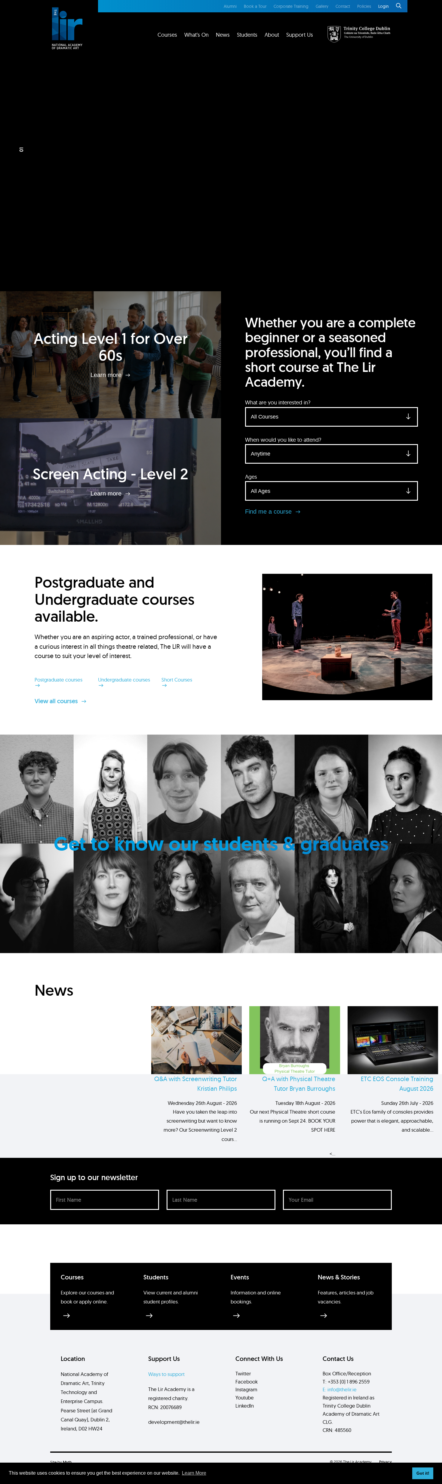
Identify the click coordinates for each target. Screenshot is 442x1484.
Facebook (246, 1381)
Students (247, 34)
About (272, 34)
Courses (167, 34)
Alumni (230, 6)
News (223, 34)
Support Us (299, 34)
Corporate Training (291, 6)
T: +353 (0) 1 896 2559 (346, 1381)
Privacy (385, 1461)
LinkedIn (244, 1405)
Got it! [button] (422, 1473)
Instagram (246, 1389)
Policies (364, 6)
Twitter (243, 1373)
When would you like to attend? (283, 439)
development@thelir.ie (174, 1422)
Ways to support (166, 1374)
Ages (251, 476)
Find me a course (269, 511)
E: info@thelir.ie (340, 1389)
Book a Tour (255, 6)
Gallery (322, 6)
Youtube (244, 1397)
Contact (343, 6)
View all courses (57, 701)
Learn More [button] (194, 1473)
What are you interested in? (277, 402)
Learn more (107, 375)
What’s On (196, 34)
